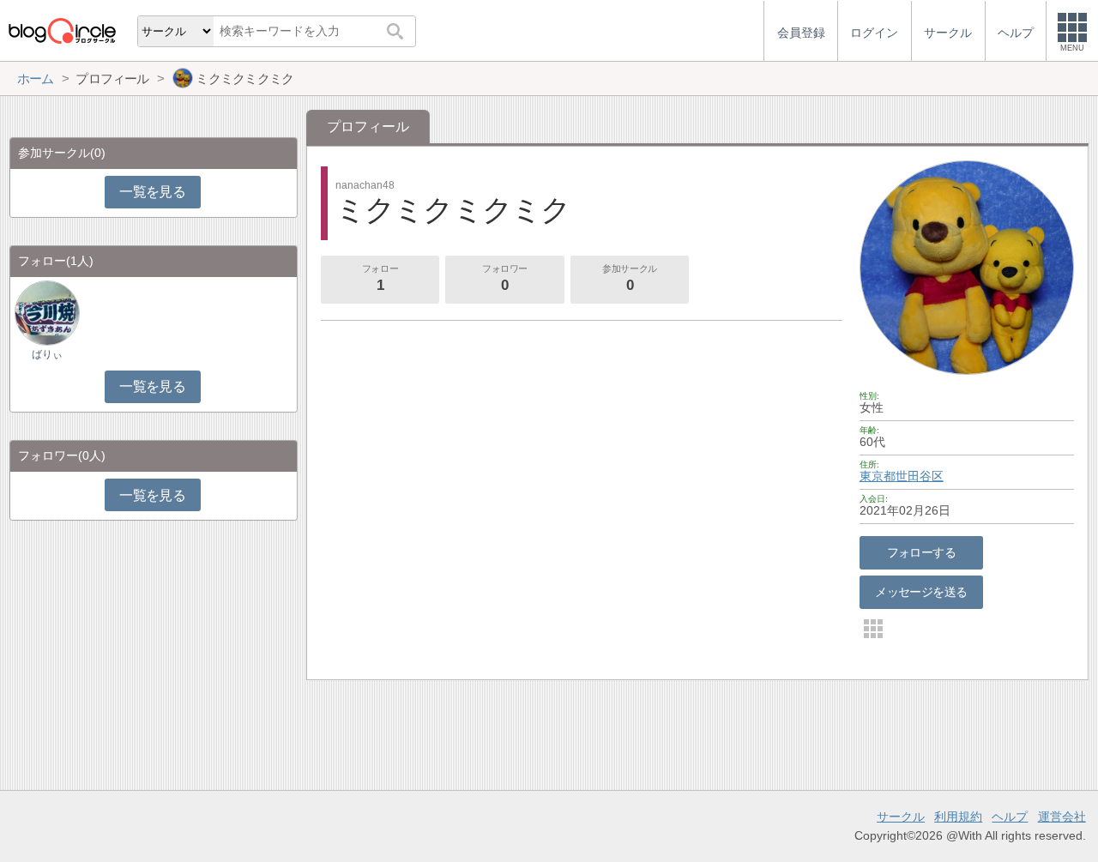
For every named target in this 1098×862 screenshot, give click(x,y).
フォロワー (505, 278)
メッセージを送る (921, 592)
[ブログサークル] (62, 30)
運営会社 (1062, 816)
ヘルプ (1010, 816)
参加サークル (629, 278)
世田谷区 (920, 476)
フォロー (380, 278)
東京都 (878, 476)
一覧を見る (152, 191)
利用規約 (958, 816)
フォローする (921, 552)
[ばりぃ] (47, 312)
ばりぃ (47, 354)
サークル (901, 816)
